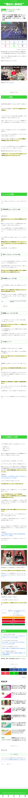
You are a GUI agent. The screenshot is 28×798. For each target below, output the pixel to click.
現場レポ (4, 9)
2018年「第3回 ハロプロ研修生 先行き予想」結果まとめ (13, 648)
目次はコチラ (13, 92)
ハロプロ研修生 (17, 9)
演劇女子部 (12, 11)
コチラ (12, 82)
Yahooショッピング (13, 622)
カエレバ (18, 613)
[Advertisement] (14, 175)
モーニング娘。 (5, 11)
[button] (22, 45)
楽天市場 (13, 619)
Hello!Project (10, 9)
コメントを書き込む (14, 754)
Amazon (13, 617)
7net (13, 624)
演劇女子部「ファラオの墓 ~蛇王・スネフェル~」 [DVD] (16, 611)
